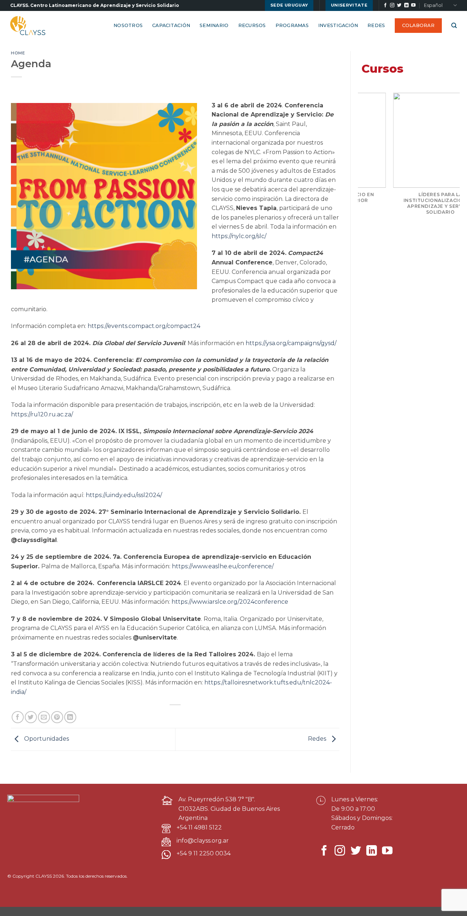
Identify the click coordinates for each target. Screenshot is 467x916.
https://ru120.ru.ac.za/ (42, 414)
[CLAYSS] (28, 25)
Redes (376, 25)
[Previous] (369, 167)
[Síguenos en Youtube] (413, 5)
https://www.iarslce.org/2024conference (229, 601)
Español (433, 5)
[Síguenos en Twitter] (399, 5)
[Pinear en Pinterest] (57, 717)
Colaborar (418, 25)
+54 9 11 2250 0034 (204, 853)
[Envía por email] (44, 717)
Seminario (214, 25)
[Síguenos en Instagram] (392, 5)
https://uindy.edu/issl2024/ (124, 495)
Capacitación (171, 25)
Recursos (252, 25)
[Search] (454, 26)
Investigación (338, 25)
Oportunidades (46, 739)
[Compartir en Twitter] (31, 717)
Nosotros (128, 25)
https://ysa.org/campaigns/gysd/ (291, 343)
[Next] (448, 167)
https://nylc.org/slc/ (239, 236)
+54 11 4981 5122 (199, 827)
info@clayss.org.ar (203, 840)
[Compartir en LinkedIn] (70, 717)
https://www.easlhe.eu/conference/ (223, 566)
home (18, 53)
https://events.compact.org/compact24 (144, 325)
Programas (292, 25)
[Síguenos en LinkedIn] (406, 5)
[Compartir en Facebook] (18, 717)
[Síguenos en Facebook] (385, 5)
